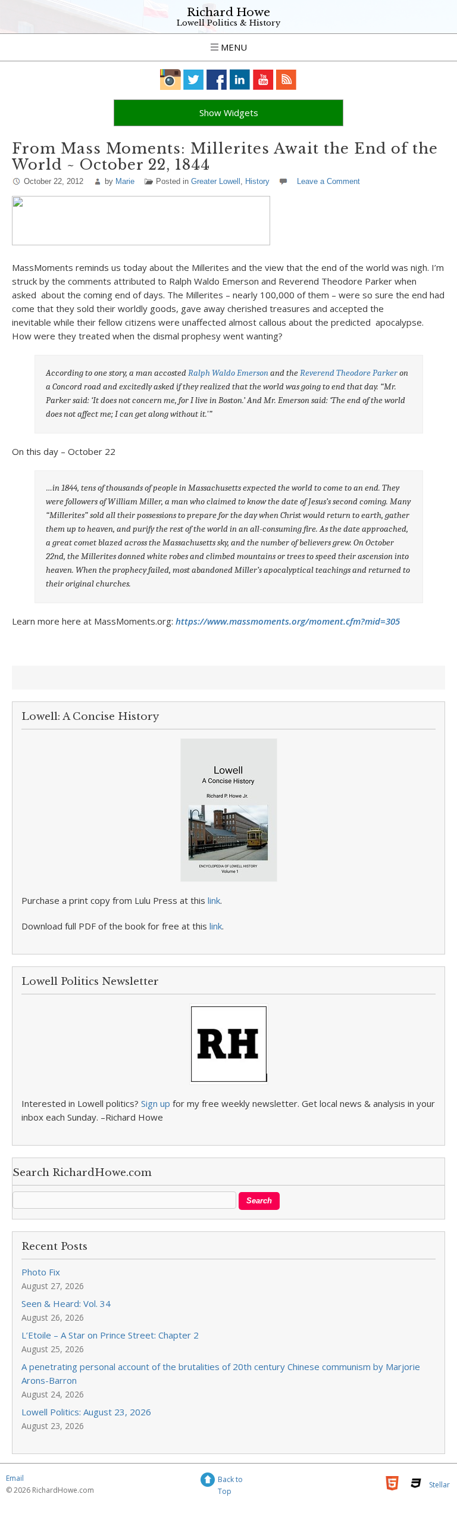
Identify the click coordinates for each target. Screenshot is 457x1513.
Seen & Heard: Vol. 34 (66, 1303)
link (214, 900)
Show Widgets (228, 112)
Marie (124, 181)
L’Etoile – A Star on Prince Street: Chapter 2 (110, 1335)
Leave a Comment (328, 181)
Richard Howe (228, 12)
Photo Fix (40, 1272)
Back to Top (230, 1481)
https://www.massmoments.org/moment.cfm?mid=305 (288, 621)
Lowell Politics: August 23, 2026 (86, 1412)
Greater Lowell (215, 181)
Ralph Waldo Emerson (228, 372)
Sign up (155, 1103)
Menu (232, 47)
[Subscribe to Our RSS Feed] (286, 79)
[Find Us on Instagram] (170, 79)
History (257, 181)
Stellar (439, 1485)
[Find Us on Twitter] (193, 79)
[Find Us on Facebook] (216, 79)
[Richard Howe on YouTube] (263, 79)
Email (15, 1478)
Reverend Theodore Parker (349, 372)
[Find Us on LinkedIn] (240, 79)
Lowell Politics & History (228, 22)
